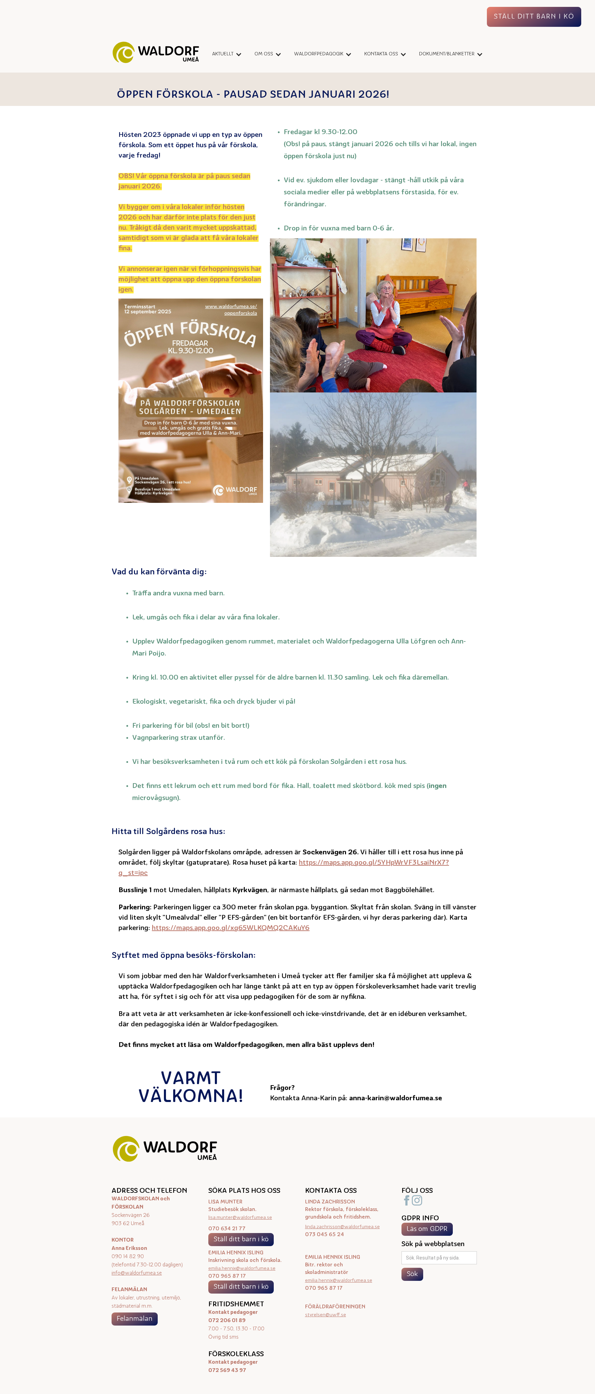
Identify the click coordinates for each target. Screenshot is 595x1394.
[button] (224, 54)
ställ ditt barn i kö (534, 16)
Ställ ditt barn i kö (241, 1239)
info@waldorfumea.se (137, 1273)
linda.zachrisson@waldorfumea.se (342, 1227)
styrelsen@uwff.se (325, 1315)
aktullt (222, 54)
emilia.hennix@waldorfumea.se (241, 1268)
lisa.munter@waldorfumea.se (240, 1217)
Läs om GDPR (427, 1229)
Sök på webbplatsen (432, 1244)
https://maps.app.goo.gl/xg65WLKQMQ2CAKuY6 (231, 928)
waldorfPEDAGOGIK (318, 54)
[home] (155, 54)
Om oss (263, 54)
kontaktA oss (381, 54)
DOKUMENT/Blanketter (446, 54)
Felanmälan (135, 1319)
